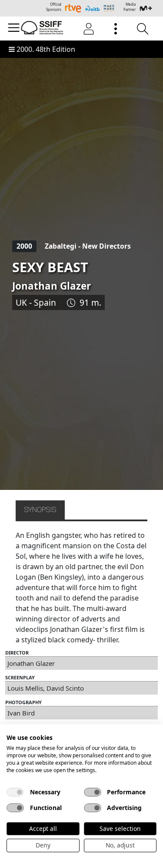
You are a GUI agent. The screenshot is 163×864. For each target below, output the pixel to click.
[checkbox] (15, 792)
